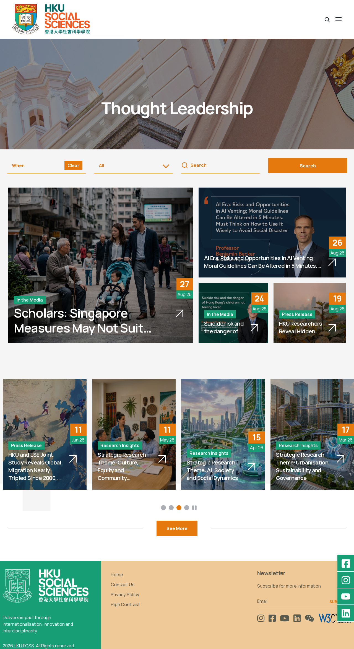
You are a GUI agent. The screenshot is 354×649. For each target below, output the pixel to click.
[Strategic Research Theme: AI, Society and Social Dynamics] (223, 434)
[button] (327, 19)
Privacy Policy (125, 594)
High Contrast (125, 604)
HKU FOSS (24, 646)
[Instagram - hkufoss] (345, 580)
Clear (73, 165)
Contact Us (122, 584)
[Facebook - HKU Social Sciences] (345, 563)
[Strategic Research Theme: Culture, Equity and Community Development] (134, 434)
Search (308, 166)
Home (117, 575)
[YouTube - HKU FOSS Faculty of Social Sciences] (345, 596)
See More (177, 528)
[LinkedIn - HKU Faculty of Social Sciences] (345, 613)
